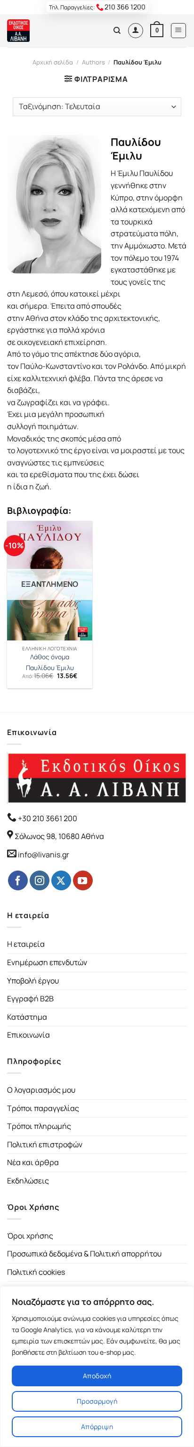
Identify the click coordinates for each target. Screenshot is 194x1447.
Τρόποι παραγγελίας (43, 1108)
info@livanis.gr (43, 854)
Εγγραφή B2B (30, 998)
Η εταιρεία (26, 944)
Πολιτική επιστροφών (44, 1144)
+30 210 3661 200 (46, 818)
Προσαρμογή (97, 1401)
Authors (93, 62)
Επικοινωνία (28, 1035)
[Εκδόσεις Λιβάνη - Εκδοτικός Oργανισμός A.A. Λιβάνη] (39, 30)
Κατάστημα (27, 1017)
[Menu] (178, 30)
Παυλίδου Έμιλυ (50, 668)
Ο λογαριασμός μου (41, 1090)
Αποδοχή (97, 1375)
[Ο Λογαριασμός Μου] (135, 30)
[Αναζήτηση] (117, 31)
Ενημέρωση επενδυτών (47, 962)
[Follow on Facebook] (18, 880)
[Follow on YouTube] (83, 880)
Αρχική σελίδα (52, 62)
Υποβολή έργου (33, 980)
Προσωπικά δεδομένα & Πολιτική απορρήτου (84, 1253)
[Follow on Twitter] (61, 880)
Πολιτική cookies (36, 1272)
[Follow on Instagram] (39, 880)
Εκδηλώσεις (28, 1180)
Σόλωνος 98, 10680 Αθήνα (59, 836)
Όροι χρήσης (30, 1236)
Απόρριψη (97, 1426)
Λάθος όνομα (49, 657)
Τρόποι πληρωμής (39, 1126)
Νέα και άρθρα (33, 1162)
